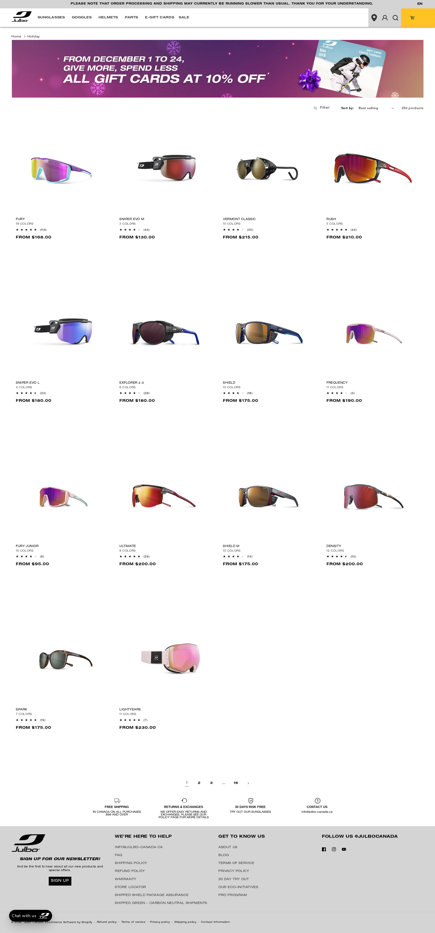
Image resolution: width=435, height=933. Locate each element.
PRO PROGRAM (232, 895)
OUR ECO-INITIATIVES (238, 887)
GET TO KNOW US (241, 837)
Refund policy (107, 922)
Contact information (215, 922)
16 (236, 783)
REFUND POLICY (130, 871)
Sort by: (347, 108)
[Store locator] (374, 17)
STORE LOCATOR (130, 887)
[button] (52, 17)
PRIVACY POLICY (233, 871)
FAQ (118, 855)
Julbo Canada (34, 922)
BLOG (223, 855)
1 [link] (187, 783)
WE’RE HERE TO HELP (143, 837)
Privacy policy (160, 922)
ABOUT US (227, 847)
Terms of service (133, 922)
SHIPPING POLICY (131, 863)
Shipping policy (185, 922)
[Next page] (248, 783)
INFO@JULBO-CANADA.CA (139, 847)
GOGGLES (82, 17)
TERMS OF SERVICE (236, 863)
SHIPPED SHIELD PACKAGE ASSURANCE (151, 895)
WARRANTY (125, 879)
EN (419, 4)
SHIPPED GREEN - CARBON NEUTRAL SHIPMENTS (161, 903)
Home (16, 36)
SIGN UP (60, 881)
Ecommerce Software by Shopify (68, 922)
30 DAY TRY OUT (233, 879)
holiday (33, 36)
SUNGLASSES (51, 17)
